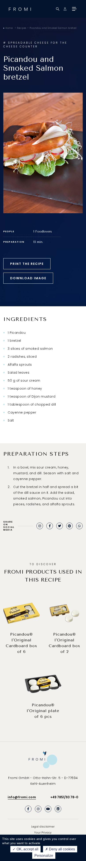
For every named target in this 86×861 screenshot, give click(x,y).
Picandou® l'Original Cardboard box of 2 (64, 643)
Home (9, 28)
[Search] (57, 9)
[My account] (65, 9)
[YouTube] (48, 809)
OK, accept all (27, 849)
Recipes (21, 28)
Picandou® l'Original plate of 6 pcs (43, 711)
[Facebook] (49, 526)
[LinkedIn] (58, 809)
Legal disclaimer (42, 826)
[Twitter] (59, 526)
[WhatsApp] (79, 526)
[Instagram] (39, 526)
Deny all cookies (61, 849)
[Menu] (74, 9)
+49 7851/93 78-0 (64, 797)
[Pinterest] (69, 526)
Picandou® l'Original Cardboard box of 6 (21, 643)
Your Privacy (43, 832)
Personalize (43, 855)
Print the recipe (27, 264)
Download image (28, 278)
